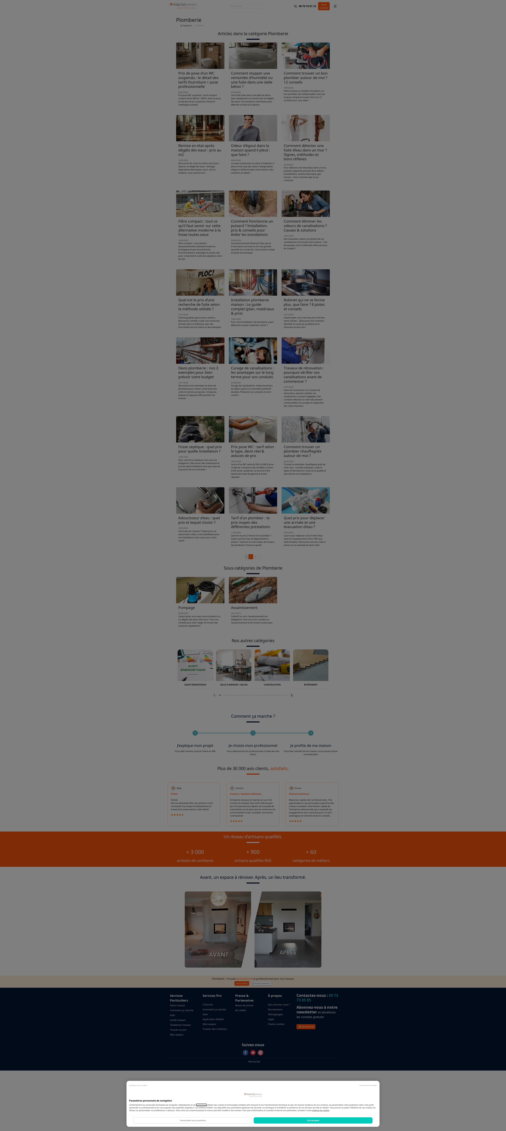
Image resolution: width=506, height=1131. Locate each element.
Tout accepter (313, 1120)
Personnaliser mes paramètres (193, 1120)
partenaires (201, 1105)
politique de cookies (320, 1110)
